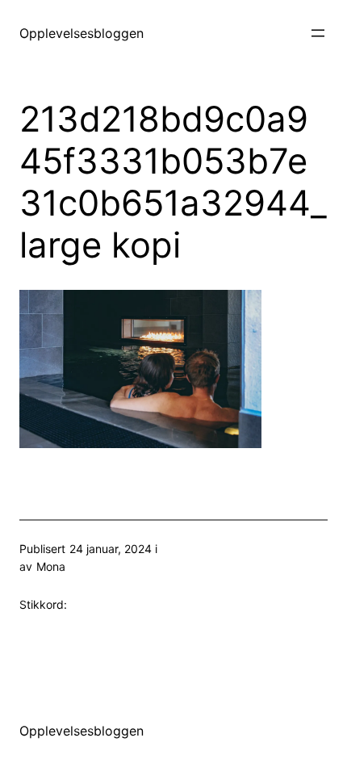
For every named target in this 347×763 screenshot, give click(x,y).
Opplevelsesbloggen (81, 33)
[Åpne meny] (318, 33)
